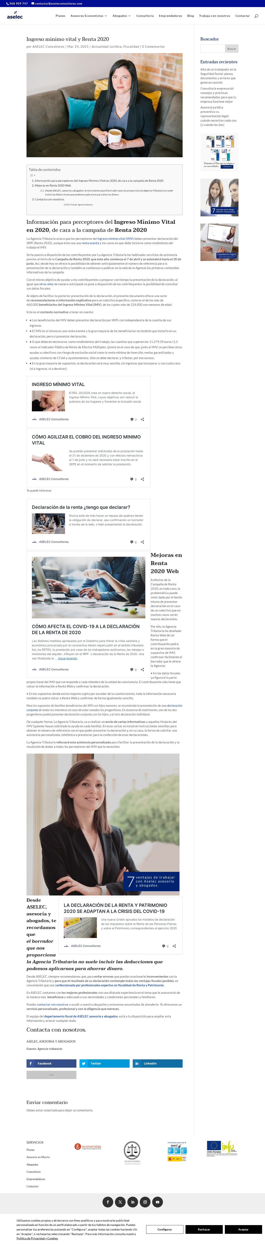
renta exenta (90, 243)
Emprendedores (170, 15)
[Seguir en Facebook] (107, 1202)
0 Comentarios (153, 46)
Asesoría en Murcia (38, 1157)
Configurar (165, 1229)
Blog (190, 15)
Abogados (120, 15)
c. (109, 985)
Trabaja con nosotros (214, 15)
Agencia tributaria (49, 1048)
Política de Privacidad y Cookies (37, 1238)
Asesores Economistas (87, 15)
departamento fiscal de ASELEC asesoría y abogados (81, 1016)
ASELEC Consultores (49, 46)
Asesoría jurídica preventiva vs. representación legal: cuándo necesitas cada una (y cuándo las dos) (218, 116)
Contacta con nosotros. (50, 199)
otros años (46, 284)
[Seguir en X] (120, 1202)
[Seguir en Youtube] (157, 1202)
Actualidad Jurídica (107, 46)
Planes (60, 15)
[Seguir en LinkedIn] (132, 1202)
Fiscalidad (131, 46)
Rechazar (204, 1229)
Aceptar (243, 1229)
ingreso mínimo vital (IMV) (116, 238)
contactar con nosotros (52, 1004)
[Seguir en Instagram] (145, 1202)
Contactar (242, 15)
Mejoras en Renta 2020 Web (53, 185)
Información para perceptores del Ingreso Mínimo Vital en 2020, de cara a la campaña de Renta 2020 (99, 180)
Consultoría (145, 15)
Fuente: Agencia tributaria (82, 204)
